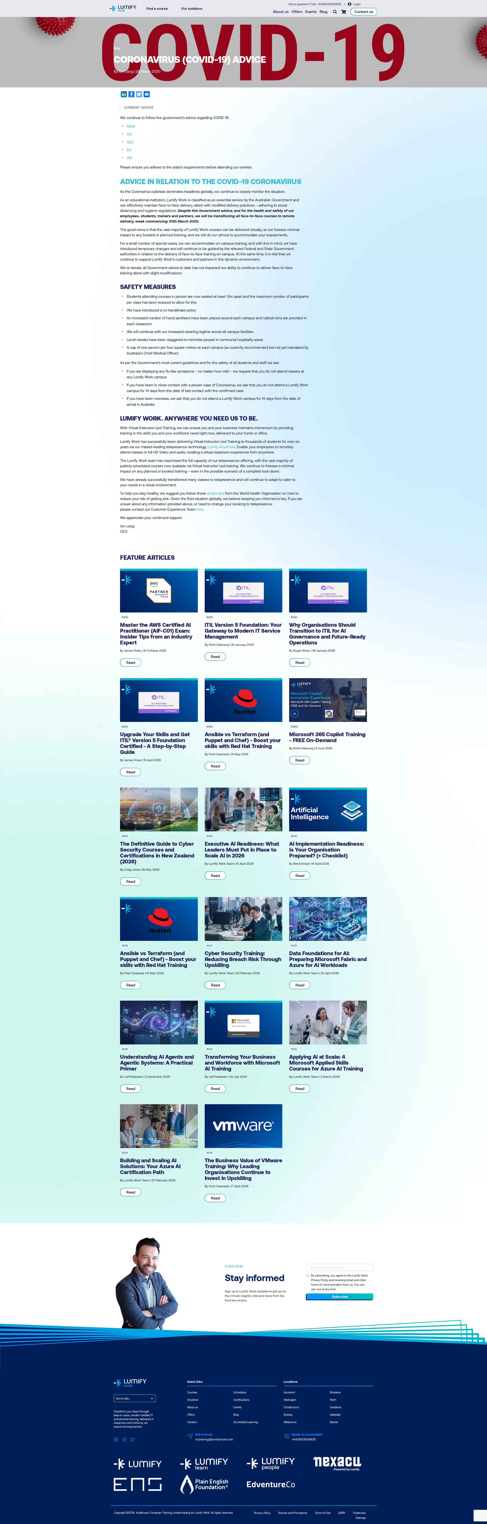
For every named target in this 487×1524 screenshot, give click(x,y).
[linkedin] (124, 95)
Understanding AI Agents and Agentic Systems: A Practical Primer (157, 1062)
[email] (146, 95)
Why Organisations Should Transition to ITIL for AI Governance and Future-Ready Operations (327, 633)
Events (311, 11)
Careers (192, 1422)
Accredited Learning (245, 1422)
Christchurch (291, 1407)
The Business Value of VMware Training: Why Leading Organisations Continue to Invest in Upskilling (243, 1169)
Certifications (241, 1399)
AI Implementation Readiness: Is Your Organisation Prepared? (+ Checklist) (326, 849)
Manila (334, 1422)
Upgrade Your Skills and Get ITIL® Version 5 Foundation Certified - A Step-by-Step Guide (155, 743)
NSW (131, 126)
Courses (192, 1392)
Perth (333, 1399)
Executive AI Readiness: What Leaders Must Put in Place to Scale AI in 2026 (242, 849)
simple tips (215, 493)
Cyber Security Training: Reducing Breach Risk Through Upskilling (243, 959)
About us (281, 11)
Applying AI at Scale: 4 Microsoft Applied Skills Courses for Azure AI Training (326, 1062)
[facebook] (131, 95)
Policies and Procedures (292, 1512)
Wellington (290, 1399)
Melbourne (290, 1422)
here (199, 509)
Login (357, 4)
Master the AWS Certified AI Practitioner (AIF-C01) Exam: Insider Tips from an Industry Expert (156, 633)
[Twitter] (133, 1439)
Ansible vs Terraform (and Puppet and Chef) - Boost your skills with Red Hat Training (243, 740)
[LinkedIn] (116, 1439)
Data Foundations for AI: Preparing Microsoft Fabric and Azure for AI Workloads (328, 959)
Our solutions (191, 8)
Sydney (288, 1414)
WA (129, 158)
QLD (130, 142)
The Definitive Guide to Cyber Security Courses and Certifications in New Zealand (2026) (157, 852)
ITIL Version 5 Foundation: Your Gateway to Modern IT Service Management (243, 630)
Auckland (289, 1392)
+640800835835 (329, 4)
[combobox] (116, 1398)
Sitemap (361, 1517)
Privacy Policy (262, 1512)
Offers (297, 11)
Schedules (239, 1392)
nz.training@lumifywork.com (214, 1439)
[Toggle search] (335, 12)
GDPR (341, 1512)
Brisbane (335, 1392)
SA (129, 150)
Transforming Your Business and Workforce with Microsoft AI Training (242, 1062)
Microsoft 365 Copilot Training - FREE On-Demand (327, 737)
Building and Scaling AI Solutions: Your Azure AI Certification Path (150, 1166)
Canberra (335, 1407)
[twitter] (139, 95)
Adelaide (335, 1414)
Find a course (157, 8)
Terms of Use (323, 1512)
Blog (323, 11)
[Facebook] (124, 1439)
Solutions (192, 1399)
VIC (129, 134)
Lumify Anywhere (221, 447)
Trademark (359, 1512)
